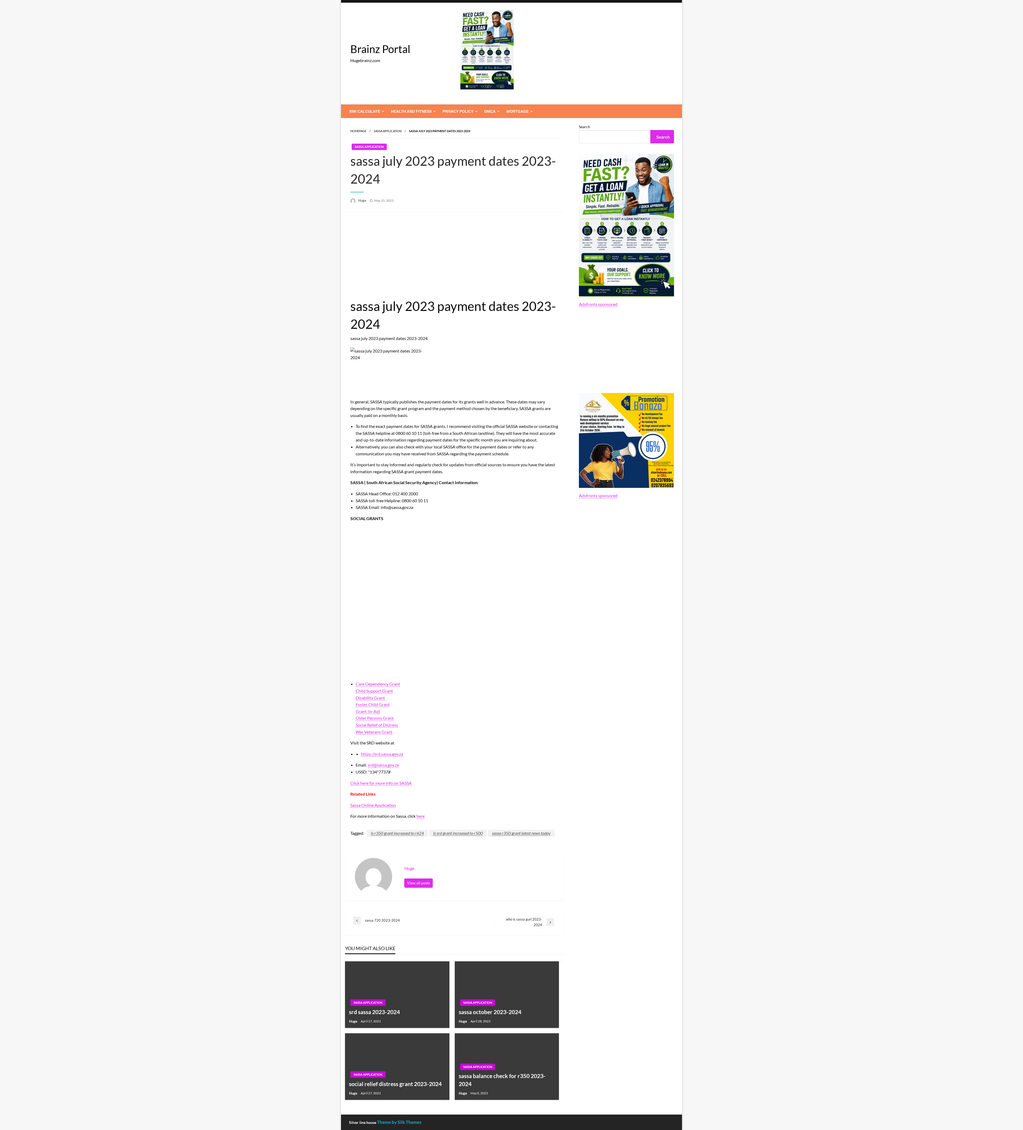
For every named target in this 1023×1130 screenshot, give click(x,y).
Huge (362, 200)
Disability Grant (370, 697)
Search (584, 126)
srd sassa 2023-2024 (374, 1012)
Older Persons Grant (375, 717)
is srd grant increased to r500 (458, 833)
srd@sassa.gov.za (383, 764)
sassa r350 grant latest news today (521, 833)
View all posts (418, 883)
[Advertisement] (454, 257)
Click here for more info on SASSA (381, 782)
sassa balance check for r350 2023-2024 (502, 1079)
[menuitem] (366, 111)
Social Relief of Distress (377, 724)
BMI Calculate (365, 111)
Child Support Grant (374, 690)
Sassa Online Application (373, 805)
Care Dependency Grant (378, 683)
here (420, 816)
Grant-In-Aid (368, 711)
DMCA (490, 111)
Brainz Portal (380, 49)
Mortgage (517, 111)
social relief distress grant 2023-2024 (395, 1083)
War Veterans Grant (374, 731)
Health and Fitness (411, 111)
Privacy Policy (458, 111)
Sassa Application (387, 131)
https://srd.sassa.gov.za (382, 753)
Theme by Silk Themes (399, 1122)
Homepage (358, 131)
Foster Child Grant (373, 704)
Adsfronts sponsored (598, 304)
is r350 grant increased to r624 (397, 833)
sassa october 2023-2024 (490, 1012)
